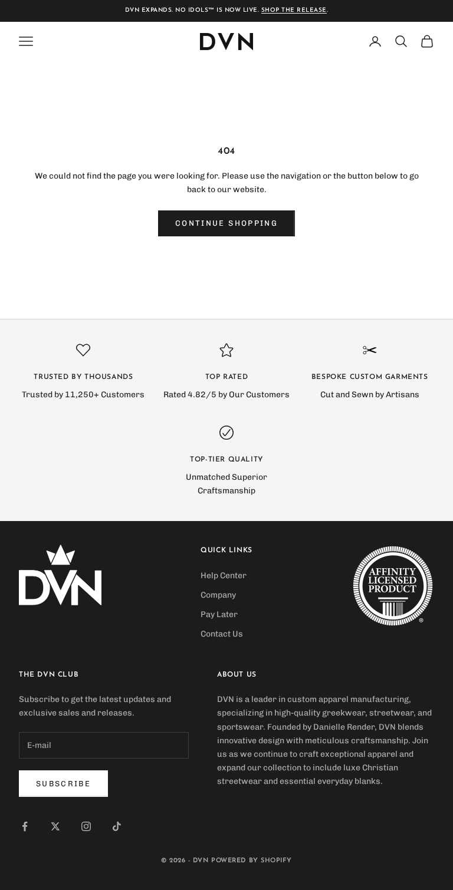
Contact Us (222, 634)
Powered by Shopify (251, 861)
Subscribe (63, 783)
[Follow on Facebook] (25, 826)
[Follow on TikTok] (117, 826)
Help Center (224, 576)
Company (218, 595)
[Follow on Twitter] (55, 826)
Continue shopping (226, 223)
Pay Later (219, 614)
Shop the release (294, 10)
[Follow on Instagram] (86, 826)
